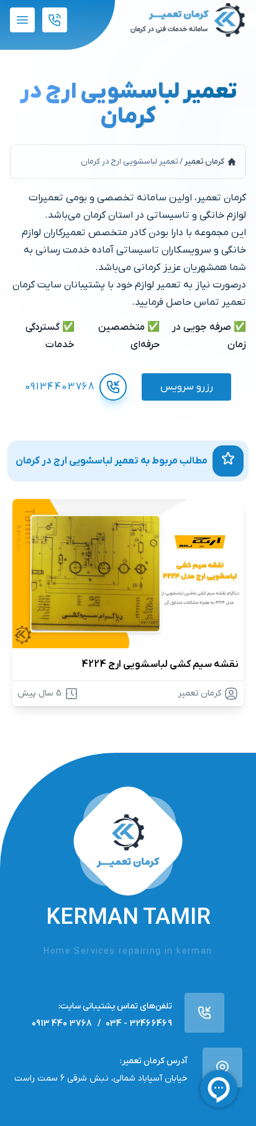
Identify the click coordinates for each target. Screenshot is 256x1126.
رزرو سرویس (186, 387)
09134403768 (60, 387)
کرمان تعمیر (204, 161)
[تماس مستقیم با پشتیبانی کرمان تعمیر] (54, 19)
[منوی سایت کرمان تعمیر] (22, 19)
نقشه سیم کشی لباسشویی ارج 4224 (160, 664)
